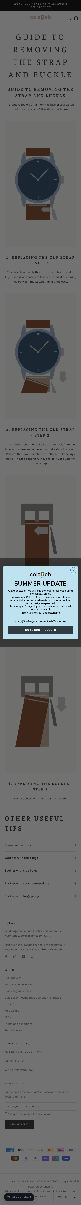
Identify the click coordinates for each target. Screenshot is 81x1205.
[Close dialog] (73, 570)
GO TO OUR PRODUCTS (40, 629)
